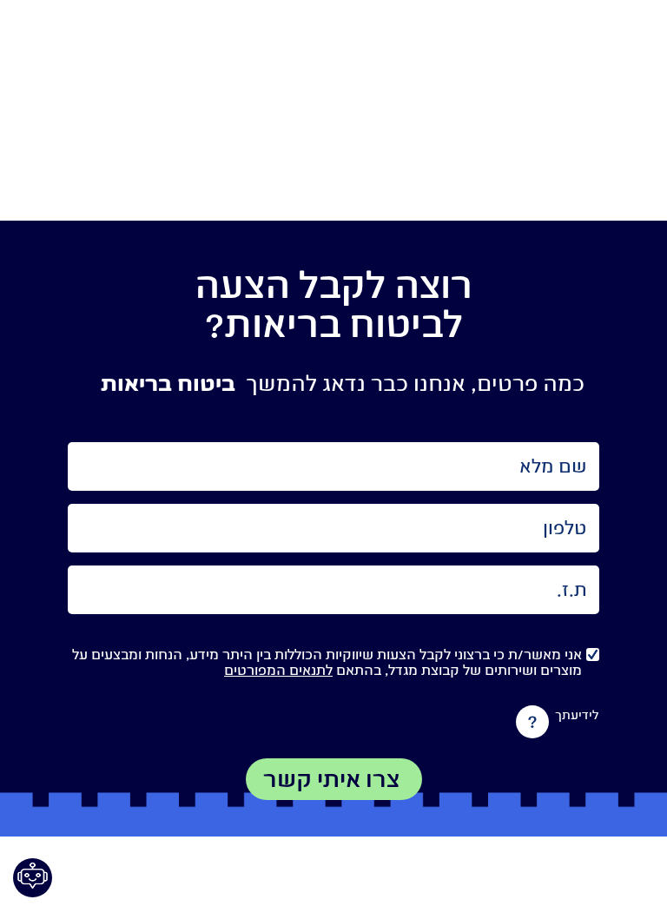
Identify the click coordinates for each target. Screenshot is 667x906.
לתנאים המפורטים (278, 670)
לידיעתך (577, 716)
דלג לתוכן (334, 121)
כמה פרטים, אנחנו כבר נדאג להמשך (415, 383)
